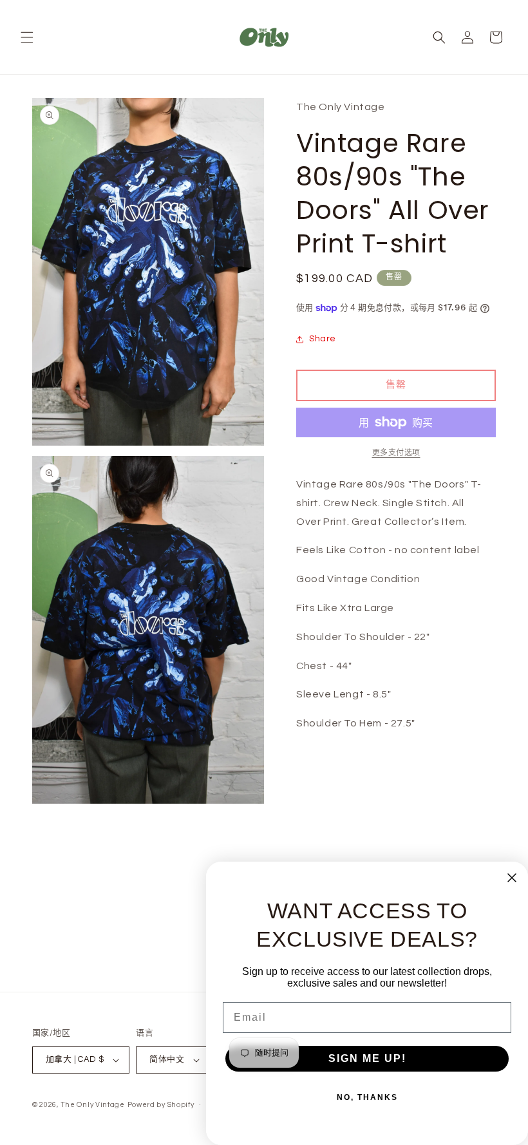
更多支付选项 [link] (396, 453)
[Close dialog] (512, 877)
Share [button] (322, 338)
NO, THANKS (367, 1097)
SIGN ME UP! (367, 1058)
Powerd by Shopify (160, 1104)
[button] (27, 37)
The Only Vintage (93, 1104)
